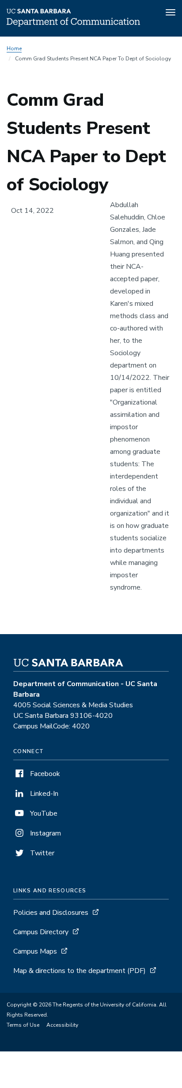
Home (14, 48)
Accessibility (62, 1025)
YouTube (42, 813)
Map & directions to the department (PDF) (79, 971)
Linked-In (43, 793)
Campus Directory (40, 932)
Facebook (44, 774)
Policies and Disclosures (50, 912)
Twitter (41, 853)
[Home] (73, 24)
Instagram (44, 833)
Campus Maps (35, 951)
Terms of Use (23, 1025)
